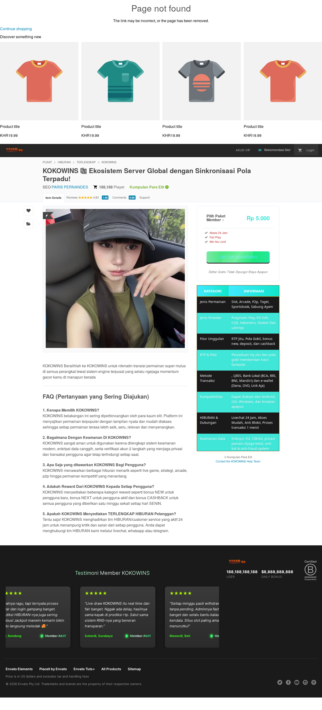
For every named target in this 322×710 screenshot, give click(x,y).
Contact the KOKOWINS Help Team (238, 461)
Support (145, 197)
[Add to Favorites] (28, 210)
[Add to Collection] (28, 224)
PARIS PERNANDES (70, 187)
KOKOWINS (109, 162)
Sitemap (134, 669)
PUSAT (47, 162)
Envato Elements (19, 669)
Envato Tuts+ (84, 669)
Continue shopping (16, 28)
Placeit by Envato (53, 669)
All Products (111, 669)
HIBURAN (64, 162)
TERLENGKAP (86, 162)
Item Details (53, 198)
